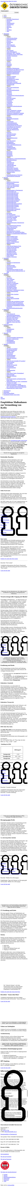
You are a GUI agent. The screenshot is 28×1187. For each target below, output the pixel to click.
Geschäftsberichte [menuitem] (11, 343)
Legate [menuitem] (8, 369)
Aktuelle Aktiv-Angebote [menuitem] (13, 294)
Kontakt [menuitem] (5, 1174)
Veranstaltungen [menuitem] (10, 329)
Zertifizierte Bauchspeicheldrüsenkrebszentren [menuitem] (15, 307)
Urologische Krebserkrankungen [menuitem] (14, 106)
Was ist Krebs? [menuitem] (10, 50)
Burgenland (9, 20)
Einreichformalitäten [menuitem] (11, 266)
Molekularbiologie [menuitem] (11, 80)
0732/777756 (6, 1130)
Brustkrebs (3, 527)
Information (6, 392)
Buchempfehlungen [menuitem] (11, 286)
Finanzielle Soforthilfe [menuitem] (12, 217)
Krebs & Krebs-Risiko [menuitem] (12, 38)
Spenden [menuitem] (6, 344)
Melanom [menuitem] (9, 136)
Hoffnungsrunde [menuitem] (10, 374)
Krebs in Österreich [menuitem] (11, 46)
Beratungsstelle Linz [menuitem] (11, 191)
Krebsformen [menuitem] (10, 42)
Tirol (8, 28)
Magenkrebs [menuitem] (9, 105)
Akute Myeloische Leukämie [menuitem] (13, 111)
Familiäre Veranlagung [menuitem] (12, 55)
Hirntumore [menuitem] (9, 94)
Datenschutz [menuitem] (6, 1178)
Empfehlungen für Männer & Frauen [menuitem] (15, 69)
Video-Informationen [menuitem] (11, 284)
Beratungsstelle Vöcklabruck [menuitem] (13, 209)
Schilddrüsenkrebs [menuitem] (11, 147)
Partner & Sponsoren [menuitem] (11, 358)
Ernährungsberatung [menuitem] (11, 228)
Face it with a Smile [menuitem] (11, 218)
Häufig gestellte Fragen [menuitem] (12, 236)
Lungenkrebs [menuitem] (10, 102)
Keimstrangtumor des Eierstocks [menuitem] (14, 125)
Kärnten (8, 21)
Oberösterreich (10, 24)
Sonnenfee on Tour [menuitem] (11, 282)
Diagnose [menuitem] (9, 40)
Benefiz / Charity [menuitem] (11, 351)
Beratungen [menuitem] (9, 213)
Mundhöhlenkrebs (5, 522)
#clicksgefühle (10, 1185)
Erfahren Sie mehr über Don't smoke (9, 558)
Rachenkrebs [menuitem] (10, 146)
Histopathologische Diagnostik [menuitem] (14, 83)
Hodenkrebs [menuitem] (9, 153)
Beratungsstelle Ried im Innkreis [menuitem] (14, 203)
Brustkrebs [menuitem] (9, 91)
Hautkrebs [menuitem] (9, 96)
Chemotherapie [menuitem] (10, 164)
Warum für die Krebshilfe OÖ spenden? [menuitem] (16, 361)
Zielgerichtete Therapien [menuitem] (12, 168)
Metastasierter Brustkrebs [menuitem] (12, 118)
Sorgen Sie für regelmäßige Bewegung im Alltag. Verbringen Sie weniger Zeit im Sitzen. (14, 816)
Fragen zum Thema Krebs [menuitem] (13, 186)
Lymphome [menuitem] (9, 103)
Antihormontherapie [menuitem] (11, 165)
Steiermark (9, 27)
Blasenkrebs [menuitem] (9, 151)
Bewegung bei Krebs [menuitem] (12, 250)
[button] (5, 11)
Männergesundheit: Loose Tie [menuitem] (14, 316)
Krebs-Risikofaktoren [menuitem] (12, 51)
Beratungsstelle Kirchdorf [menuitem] (13, 201)
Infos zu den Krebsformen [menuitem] (13, 87)
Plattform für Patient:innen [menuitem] (13, 182)
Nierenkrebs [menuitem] (9, 154)
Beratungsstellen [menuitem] (10, 183)
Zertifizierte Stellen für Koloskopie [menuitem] (15, 302)
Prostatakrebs (4, 778)
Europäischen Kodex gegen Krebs (19, 440)
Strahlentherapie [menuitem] (10, 162)
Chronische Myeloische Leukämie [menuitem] (15, 114)
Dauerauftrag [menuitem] (10, 363)
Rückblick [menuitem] (9, 330)
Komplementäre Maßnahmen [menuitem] (13, 170)
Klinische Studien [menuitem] (11, 172)
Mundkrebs (3, 647)
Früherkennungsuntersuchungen (8, 416)
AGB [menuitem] (5, 1181)
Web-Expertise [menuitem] (10, 297)
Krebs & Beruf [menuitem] (10, 255)
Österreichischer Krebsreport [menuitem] (13, 176)
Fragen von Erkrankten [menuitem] (12, 237)
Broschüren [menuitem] (9, 278)
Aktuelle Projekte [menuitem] (11, 265)
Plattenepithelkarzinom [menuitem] (12, 138)
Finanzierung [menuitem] (10, 268)
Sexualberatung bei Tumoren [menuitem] (13, 231)
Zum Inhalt (3, 1)
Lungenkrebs (4, 515)
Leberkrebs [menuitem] (9, 100)
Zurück (8, 36)
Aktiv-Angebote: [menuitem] (11, 279)
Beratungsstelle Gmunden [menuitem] (13, 198)
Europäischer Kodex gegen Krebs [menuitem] (15, 54)
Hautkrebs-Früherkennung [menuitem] (13, 73)
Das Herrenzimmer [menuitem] (11, 214)
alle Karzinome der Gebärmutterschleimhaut (11, 873)
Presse (5, 16)
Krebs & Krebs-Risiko (9, 393)
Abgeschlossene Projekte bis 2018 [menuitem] (15, 269)
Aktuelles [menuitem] (9, 331)
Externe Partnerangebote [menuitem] (12, 291)
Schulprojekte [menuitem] (10, 280)
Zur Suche (14, 1)
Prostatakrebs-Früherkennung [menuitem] (13, 71)
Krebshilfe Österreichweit (13, 19)
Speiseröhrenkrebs (5, 520)
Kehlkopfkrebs (4, 517)
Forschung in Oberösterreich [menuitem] (13, 262)
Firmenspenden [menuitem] (10, 366)
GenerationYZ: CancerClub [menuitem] (13, 216)
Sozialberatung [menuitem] (10, 229)
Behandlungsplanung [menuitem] (12, 160)
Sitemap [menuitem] (5, 1176)
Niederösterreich (10, 23)
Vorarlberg (9, 29)
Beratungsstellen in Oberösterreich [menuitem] (15, 190)
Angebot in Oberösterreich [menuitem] (13, 184)
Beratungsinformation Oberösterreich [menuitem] (15, 222)
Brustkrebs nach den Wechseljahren (9, 868)
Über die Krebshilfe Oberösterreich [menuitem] (15, 337)
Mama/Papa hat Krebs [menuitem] (12, 254)
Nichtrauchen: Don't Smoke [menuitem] (13, 320)
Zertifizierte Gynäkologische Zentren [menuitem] (15, 290)
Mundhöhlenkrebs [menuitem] (11, 143)
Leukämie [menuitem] (9, 88)
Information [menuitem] (6, 33)
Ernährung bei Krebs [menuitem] (11, 248)
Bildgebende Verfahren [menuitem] (12, 82)
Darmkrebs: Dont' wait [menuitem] (12, 319)
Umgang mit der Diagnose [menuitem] (13, 247)
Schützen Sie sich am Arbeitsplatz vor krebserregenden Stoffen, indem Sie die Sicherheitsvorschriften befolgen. (14, 1023)
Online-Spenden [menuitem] (10, 362)
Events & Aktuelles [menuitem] (8, 324)
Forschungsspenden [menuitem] (11, 367)
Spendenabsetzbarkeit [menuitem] (12, 350)
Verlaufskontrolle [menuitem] (11, 78)
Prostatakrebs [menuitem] (10, 155)
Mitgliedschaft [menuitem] (10, 352)
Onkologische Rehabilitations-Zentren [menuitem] (15, 305)
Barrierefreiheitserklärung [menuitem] (10, 1177)
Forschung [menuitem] (6, 258)
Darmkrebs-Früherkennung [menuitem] (13, 72)
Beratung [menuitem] (6, 177)
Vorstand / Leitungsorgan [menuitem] (12, 339)
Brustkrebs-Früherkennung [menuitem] (13, 68)
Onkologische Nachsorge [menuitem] (13, 169)
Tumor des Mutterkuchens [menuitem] (13, 129)
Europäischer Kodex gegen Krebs (12, 394)
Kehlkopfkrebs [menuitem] (10, 142)
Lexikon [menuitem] (9, 47)
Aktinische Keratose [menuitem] (11, 134)
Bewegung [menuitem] (9, 64)
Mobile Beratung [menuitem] (11, 243)
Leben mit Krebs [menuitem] (10, 187)
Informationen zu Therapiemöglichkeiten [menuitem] (16, 158)
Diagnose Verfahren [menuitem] (11, 76)
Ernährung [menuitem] (9, 59)
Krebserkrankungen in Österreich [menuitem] (14, 175)
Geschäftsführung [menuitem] (11, 341)
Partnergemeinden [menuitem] (11, 356)
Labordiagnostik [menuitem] (10, 84)
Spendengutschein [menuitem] (11, 370)
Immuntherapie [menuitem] (10, 166)
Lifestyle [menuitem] (9, 58)
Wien (8, 31)
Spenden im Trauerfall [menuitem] (12, 365)
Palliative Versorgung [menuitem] (12, 256)
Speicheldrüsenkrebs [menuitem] (11, 148)
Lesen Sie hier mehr (5, 570)
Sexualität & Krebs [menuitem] (11, 251)
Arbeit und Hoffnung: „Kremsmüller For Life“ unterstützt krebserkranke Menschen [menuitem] (16, 386)
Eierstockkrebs (4, 780)
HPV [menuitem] (8, 323)
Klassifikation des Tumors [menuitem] (13, 79)
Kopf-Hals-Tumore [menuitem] (11, 98)
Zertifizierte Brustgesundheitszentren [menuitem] (15, 304)
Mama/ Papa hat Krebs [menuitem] (12, 227)
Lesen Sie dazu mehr (5, 1067)
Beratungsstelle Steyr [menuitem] (12, 207)
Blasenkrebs (3, 532)
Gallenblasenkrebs (5, 775)
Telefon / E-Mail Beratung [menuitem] (13, 241)
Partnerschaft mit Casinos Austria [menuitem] (14, 388)
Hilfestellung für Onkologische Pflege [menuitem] (15, 232)
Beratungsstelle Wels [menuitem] (11, 210)
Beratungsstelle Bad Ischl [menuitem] (13, 193)
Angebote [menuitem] (6, 273)
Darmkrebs (3, 770)
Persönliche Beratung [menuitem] (12, 240)
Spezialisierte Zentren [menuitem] (12, 287)
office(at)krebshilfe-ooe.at (10, 1131)
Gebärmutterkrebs (5, 783)
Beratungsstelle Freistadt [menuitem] (12, 197)
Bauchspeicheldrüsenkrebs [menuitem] (13, 90)
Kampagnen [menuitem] (6, 309)
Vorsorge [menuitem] (9, 57)
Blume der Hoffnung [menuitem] (11, 376)
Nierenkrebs (3, 535)
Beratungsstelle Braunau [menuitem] (12, 194)
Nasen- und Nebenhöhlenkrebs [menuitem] (14, 144)
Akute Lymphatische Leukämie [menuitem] (14, 110)
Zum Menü (9, 1)
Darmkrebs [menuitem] (9, 92)
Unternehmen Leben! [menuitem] (12, 220)
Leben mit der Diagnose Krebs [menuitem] (14, 246)
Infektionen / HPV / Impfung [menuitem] (13, 53)
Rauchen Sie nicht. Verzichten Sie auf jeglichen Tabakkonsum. (14, 453)
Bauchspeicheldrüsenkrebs (7, 530)
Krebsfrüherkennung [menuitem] (11, 39)
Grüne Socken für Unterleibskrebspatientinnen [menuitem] (13, 314)
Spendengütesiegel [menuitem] (11, 355)
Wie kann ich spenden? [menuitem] (12, 348)
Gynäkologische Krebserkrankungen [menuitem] (15, 95)
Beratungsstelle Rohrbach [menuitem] (13, 205)
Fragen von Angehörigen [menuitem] (12, 239)
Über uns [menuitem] (6, 333)
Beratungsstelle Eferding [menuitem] (12, 195)
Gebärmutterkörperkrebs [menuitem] (12, 124)
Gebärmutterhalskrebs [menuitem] (12, 123)
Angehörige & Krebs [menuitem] (12, 252)
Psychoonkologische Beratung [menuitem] (14, 225)
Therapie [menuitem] (9, 43)
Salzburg (9, 25)
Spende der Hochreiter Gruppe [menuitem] (14, 384)
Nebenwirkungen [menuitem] (11, 45)
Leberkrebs (3, 644)
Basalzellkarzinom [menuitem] (11, 135)
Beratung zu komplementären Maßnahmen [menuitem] (17, 233)
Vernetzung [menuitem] (9, 221)
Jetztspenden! (3, 398)
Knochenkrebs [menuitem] (10, 99)
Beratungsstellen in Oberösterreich (9, 1134)
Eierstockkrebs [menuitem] (10, 121)
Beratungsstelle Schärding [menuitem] (13, 206)
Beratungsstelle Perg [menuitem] (11, 202)
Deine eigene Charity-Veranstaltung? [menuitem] (15, 373)
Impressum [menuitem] (6, 1180)
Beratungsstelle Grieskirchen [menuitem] (13, 199)
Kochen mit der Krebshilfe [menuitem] (13, 298)
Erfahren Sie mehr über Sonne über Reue (10, 991)
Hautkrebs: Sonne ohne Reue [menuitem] (13, 322)
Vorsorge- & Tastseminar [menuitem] (12, 283)
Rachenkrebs (4, 525)
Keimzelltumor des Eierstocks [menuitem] (14, 127)
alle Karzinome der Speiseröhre (8, 871)
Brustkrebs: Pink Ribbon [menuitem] (12, 318)
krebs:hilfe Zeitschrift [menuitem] (12, 288)
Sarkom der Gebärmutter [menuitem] (12, 128)
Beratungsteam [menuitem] (10, 340)
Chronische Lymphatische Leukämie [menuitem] (15, 113)
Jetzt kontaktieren (5, 1154)
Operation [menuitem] (9, 161)
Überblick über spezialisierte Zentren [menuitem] (15, 301)
